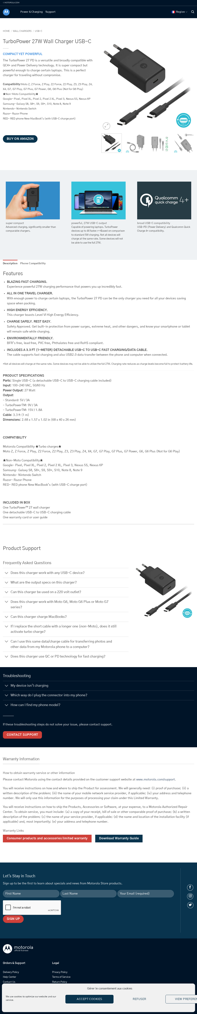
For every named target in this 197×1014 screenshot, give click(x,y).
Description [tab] (10, 263)
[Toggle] (6, 573)
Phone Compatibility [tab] (33, 263)
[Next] (187, 84)
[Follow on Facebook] (190, 887)
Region (180, 12)
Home (6, 31)
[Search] (192, 12)
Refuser (139, 999)
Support (50, 12)
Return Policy (59, 982)
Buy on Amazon (20, 138)
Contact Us (9, 982)
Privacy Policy (59, 972)
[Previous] (108, 84)
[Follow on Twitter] (190, 905)
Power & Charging (31, 12)
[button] (106, 126)
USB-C (38, 31)
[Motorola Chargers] (9, 12)
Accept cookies (89, 999)
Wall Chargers (22, 31)
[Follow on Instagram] (190, 896)
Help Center (9, 977)
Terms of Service (61, 977)
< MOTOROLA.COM (11, 3)
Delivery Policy (11, 972)
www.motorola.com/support (155, 779)
